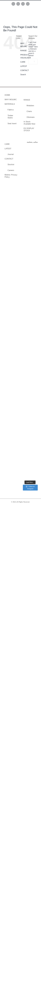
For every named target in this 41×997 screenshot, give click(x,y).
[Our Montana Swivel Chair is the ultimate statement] (30, 355)
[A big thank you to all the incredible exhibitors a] (30, 271)
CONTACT (24, 70)
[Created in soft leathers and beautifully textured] (30, 155)
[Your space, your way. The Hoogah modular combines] (30, 305)
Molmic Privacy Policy (11, 176)
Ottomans (31, 117)
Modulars (30, 106)
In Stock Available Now (29, 123)
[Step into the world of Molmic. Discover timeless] (30, 437)
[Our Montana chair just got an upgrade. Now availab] (30, 454)
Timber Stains (10, 116)
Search (23, 74)
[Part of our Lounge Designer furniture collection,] (30, 471)
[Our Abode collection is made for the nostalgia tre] (30, 222)
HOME (7, 95)
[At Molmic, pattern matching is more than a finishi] (30, 371)
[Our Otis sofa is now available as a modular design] (30, 338)
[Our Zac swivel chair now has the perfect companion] (30, 421)
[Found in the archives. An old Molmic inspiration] (30, 172)
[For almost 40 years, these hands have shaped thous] (30, 255)
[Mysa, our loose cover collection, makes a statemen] (30, 288)
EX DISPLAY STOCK (29, 129)
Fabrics (11, 110)
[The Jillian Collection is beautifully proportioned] (30, 189)
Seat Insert (12, 123)
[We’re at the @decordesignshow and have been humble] (30, 404)
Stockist (11, 164)
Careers (11, 170)
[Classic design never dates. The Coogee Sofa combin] (30, 321)
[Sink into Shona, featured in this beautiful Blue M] (30, 205)
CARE (22, 62)
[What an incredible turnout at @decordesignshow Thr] (30, 388)
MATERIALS (10, 104)
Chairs (29, 111)
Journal (11, 154)
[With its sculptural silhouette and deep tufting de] (30, 238)
